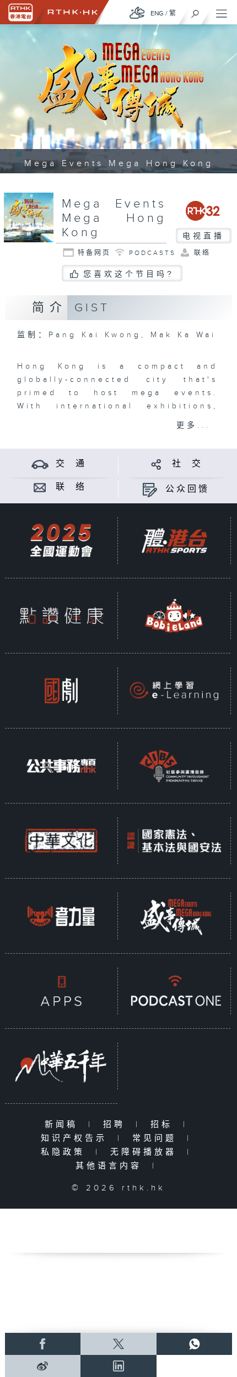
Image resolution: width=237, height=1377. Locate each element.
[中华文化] (61, 840)
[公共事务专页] (61, 765)
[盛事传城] (174, 915)
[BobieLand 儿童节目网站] (174, 615)
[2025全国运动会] (61, 540)
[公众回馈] (149, 489)
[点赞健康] (61, 615)
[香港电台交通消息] (40, 464)
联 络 (71, 487)
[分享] (156, 464)
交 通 (71, 464)
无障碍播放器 (145, 1152)
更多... (193, 425)
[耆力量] (61, 915)
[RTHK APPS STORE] (61, 991)
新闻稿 (64, 1124)
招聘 (116, 1124)
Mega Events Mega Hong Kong (114, 218)
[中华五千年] (61, 1066)
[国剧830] (61, 690)
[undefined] (137, 12)
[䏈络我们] (40, 487)
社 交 (187, 464)
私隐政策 (65, 1152)
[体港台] (174, 540)
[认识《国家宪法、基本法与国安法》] (174, 840)
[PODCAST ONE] (174, 991)
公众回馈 (187, 489)
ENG (157, 13)
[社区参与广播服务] (174, 765)
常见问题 (156, 1138)
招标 (163, 1124)
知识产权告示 (76, 1138)
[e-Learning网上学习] (174, 690)
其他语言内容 (111, 1166)
